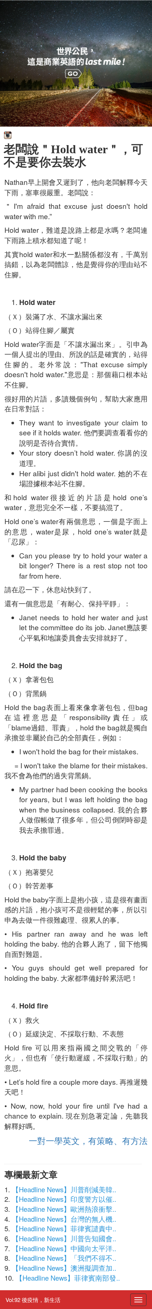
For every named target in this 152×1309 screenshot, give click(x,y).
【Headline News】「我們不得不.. (64, 1258)
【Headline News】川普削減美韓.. (64, 1189)
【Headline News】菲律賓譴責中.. (64, 1228)
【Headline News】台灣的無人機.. (64, 1219)
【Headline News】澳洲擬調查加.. (64, 1268)
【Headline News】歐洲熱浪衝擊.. (64, 1209)
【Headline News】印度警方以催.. (64, 1199)
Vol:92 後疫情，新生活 (33, 1299)
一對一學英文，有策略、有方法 (88, 1140)
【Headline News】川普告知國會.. (64, 1238)
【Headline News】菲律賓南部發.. (67, 1277)
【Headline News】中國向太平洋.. (64, 1248)
